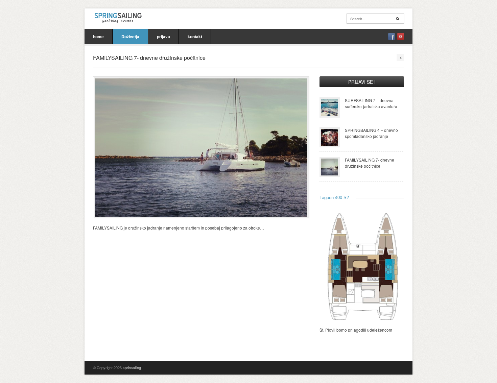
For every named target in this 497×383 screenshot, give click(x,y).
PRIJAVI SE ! (362, 81)
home (98, 36)
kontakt (195, 36)
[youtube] (400, 36)
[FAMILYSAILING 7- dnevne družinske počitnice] (201, 147)
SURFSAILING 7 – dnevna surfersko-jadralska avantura (371, 103)
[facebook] (391, 36)
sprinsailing (132, 367)
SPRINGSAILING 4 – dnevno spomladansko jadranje (371, 133)
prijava (163, 36)
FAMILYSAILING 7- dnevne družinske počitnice (369, 163)
